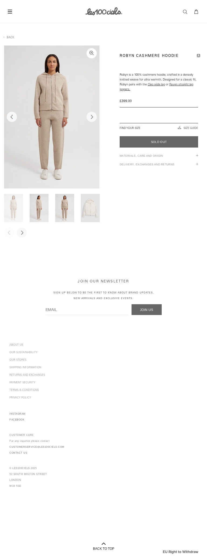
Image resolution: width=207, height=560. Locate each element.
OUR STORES (17, 360)
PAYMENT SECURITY (22, 383)
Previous (12, 117)
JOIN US (146, 310)
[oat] (158, 111)
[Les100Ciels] (103, 11)
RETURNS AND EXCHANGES (27, 375)
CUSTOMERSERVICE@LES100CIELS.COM (36, 447)
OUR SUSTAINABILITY (23, 352)
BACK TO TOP (103, 549)
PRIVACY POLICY (20, 398)
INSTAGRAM (17, 413)
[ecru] (158, 119)
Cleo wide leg (156, 84)
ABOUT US (16, 345)
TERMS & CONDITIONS (24, 390)
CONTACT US (18, 453)
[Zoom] (92, 53)
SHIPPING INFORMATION (25, 367)
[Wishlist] (199, 56)
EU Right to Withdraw (180, 552)
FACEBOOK (16, 419)
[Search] (186, 12)
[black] (158, 115)
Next (92, 117)
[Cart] (196, 12)
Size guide (191, 128)
